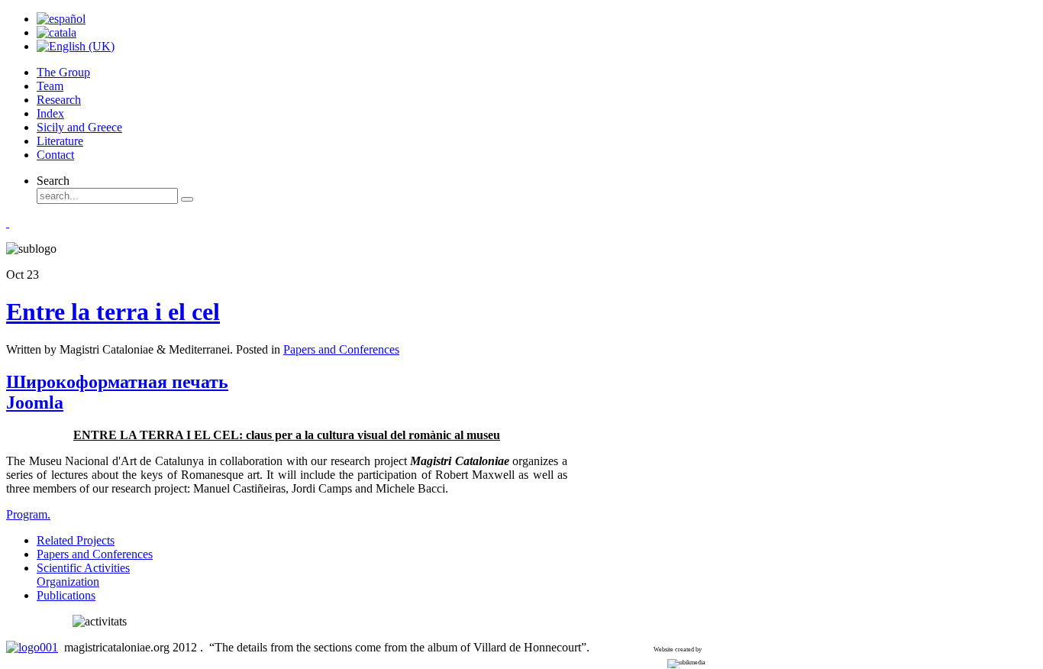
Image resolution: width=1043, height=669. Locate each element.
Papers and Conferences (341, 349)
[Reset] (187, 199)
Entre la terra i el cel (113, 311)
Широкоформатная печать (117, 382)
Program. (28, 514)
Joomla (34, 402)
